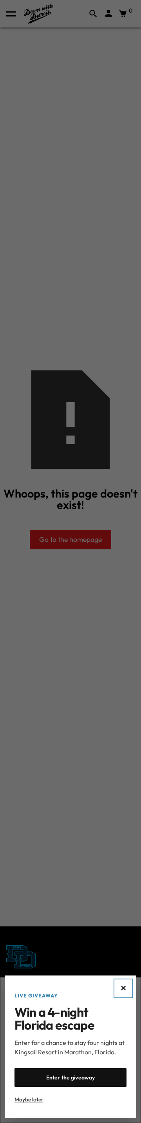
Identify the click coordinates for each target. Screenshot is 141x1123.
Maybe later (28, 1099)
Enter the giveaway (70, 1077)
